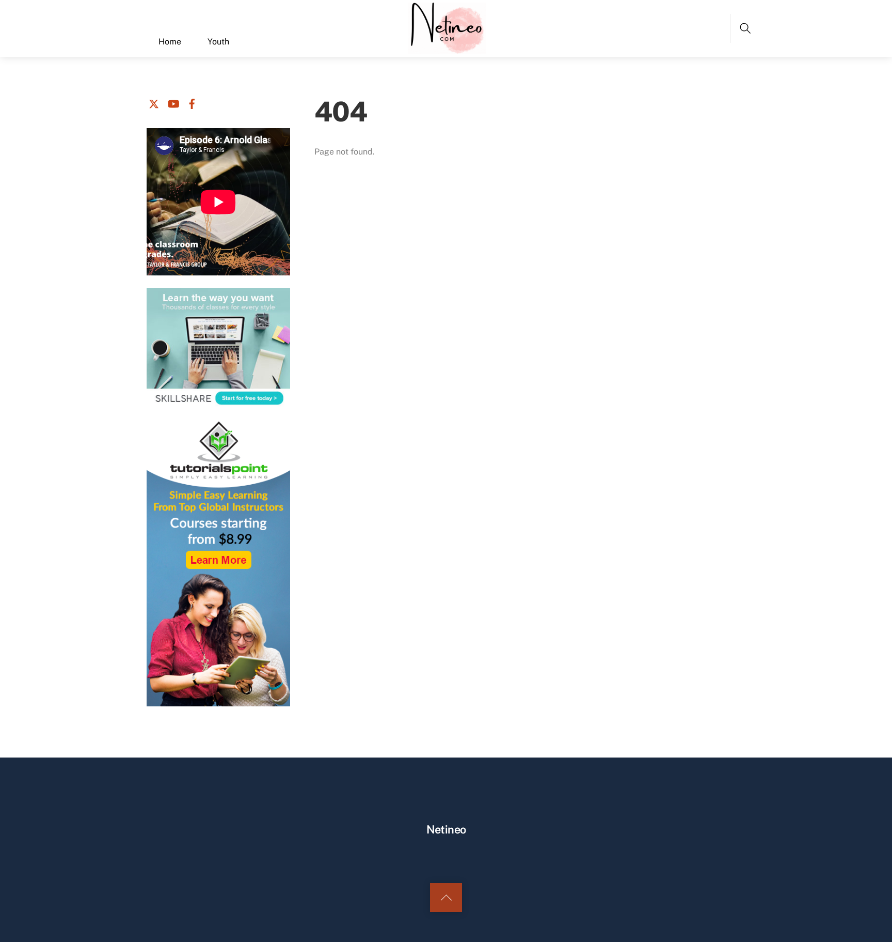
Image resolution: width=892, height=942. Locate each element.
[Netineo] (447, 27)
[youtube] (173, 102)
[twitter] (154, 102)
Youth (218, 42)
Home (169, 42)
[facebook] (192, 102)
